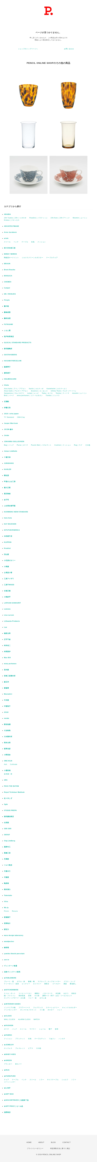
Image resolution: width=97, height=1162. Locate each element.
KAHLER (7, 469)
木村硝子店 (8, 536)
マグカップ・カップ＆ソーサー (49, 981)
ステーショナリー (52, 1007)
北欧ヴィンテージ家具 (12, 972)
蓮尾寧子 (7, 367)
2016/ (6, 712)
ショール (42, 1029)
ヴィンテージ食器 (10, 966)
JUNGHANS (9, 463)
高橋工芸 (7, 853)
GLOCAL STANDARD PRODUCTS (17, 342)
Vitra (6, 901)
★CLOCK (8, 1016)
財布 (56, 1029)
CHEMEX (7, 282)
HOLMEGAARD (10, 379)
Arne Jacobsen (10, 232)
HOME (29, 1142)
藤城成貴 (7, 312)
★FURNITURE (10, 1076)
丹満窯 (6, 859)
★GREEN (8, 1060)
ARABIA (7, 214)
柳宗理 (6, 947)
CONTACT (67, 1142)
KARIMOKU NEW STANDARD (16, 512)
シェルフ (65, 1080)
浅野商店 (7, 1112)
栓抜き (73, 993)
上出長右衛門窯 (10, 506)
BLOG (53, 1142)
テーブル (25, 242)
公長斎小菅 (8, 572)
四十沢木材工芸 (10, 248)
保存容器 (22, 996)
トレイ (59, 1010)
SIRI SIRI (7, 829)
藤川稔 (6, 306)
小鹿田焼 (7, 770)
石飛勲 (6, 401)
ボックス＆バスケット (28, 1010)
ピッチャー (26, 984)
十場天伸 (7, 457)
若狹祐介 (7, 923)
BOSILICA (8, 276)
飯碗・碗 (31, 981)
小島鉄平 (7, 597)
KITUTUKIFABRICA (12, 530)
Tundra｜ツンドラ (53, 395)
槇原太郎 (7, 633)
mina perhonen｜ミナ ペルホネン (30, 395)
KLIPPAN (7, 542)
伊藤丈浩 (7, 408)
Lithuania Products (12, 621)
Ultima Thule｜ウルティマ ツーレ (63, 391)
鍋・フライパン (10, 996)
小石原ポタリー (10, 560)
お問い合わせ (69, 49)
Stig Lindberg (9, 841)
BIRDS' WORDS (10, 254)
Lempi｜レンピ (33, 393)
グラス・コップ (69, 981)
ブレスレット (20, 1048)
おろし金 (43, 998)
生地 (32, 242)
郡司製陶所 (8, 349)
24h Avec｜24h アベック (60, 218)
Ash (5, 764)
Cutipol (7, 288)
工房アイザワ (9, 579)
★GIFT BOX (9, 1094)
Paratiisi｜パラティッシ (38, 218)
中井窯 (6, 700)
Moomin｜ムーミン (80, 218)
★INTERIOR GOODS (12, 1004)
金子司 (6, 500)
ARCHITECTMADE (11, 226)
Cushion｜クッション (62, 445)
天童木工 (7, 871)
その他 (87, 445)
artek (6, 238)
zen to (6, 960)
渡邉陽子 (7, 917)
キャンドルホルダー (69, 1007)
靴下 (50, 1029)
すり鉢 (36, 996)
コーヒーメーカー (25, 993)
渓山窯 (6, 554)
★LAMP (7, 1088)
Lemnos (7, 609)
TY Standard (9, 417)
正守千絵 (7, 639)
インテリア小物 (10, 1007)
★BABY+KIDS (10, 1054)
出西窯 (6, 822)
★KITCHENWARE (11, 990)
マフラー (33, 1029)
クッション (42, 242)
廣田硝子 (7, 373)
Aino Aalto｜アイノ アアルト (15, 389)
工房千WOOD (9, 585)
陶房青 (6, 883)
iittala (6, 385)
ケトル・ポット (10, 993)
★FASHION (8, 1025)
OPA (6, 780)
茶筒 (29, 996)
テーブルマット (40, 1039)
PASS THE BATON (11, 786)
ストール (23, 1029)
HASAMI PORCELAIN (12, 361)
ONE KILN (8, 761)
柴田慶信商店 (9, 816)
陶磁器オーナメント (11, 257)
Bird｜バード (9, 395)
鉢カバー (18, 1064)
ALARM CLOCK (24, 1019)
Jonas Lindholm (10, 451)
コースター (56, 984)
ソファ (73, 1080)
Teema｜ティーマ (62, 393)
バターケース (48, 993)
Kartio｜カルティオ (36, 389)
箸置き (46, 984)
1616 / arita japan (11, 414)
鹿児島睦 (7, 494)
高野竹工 (7, 847)
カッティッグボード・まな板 (14, 998)
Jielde (6, 435)
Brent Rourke (9, 270)
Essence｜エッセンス (39, 391)
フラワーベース (24, 1007)
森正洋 (6, 682)
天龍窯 (6, 877)
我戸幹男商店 (9, 336)
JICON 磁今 (8, 429)
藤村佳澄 (7, 318)
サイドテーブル (53, 1080)
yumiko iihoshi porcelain (14, 954)
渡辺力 (6, 929)
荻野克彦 (7, 749)
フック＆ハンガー (10, 1010)
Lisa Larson (9, 615)
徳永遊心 (7, 889)
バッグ (14, 1029)
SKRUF (7, 835)
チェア (6, 1080)
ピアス (30, 1048)
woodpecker (9, 941)
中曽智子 (7, 706)
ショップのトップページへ (28, 49)
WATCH (37, 1019)
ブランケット (20, 1039)
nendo (6, 718)
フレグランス (38, 1007)
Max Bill (7, 657)
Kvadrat (7, 548)
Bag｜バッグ (9, 445)
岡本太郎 (7, 743)
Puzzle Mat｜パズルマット (41, 445)
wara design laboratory (13, 935)
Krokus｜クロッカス (11, 220)
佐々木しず (8, 798)
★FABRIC (8, 1035)
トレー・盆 (32, 998)
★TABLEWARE (10, 978)
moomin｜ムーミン (79, 393)
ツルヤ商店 (8, 865)
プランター (8, 1064)
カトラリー (37, 984)
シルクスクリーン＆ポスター (32, 257)
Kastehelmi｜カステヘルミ (57, 389)
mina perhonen (10, 664)
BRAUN (7, 264)
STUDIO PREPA (10, 810)
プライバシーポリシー (35, 1148)
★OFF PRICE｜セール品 (13, 1106)
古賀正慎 (7, 591)
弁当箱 (58, 993)
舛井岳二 (7, 645)
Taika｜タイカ (47, 393)
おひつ (66, 993)
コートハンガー (10, 1082)
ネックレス (8, 1048)
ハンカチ (62, 1039)
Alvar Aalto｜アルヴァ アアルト (16, 391)
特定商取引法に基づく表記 (60, 1148)
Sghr (6, 804)
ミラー (41, 1080)
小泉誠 (6, 566)
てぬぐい (52, 1039)
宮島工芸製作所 (10, 676)
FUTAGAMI (8, 324)
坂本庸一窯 (8, 774)
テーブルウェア (52, 257)
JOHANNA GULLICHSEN (14, 441)
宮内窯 (6, 670)
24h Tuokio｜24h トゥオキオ (15, 218)
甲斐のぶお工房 (10, 481)
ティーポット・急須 (11, 984)
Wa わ (6, 907)
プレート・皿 (9, 981)
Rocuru (15, 911)
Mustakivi (8, 694)
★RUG (6, 1070)
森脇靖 (6, 688)
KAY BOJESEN (10, 524)
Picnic (6, 911)
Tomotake (8, 895)
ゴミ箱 (42, 1010)
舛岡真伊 (7, 651)
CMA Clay (21, 417)
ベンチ (16, 242)
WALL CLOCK (9, 1019)
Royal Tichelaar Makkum (14, 792)
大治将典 (7, 730)
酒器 (65, 984)
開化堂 (6, 475)
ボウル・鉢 (21, 981)
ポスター (51, 1010)
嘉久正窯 (7, 487)
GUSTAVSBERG (10, 355)
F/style (7, 300)
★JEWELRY (9, 1045)
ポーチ (6, 1029)
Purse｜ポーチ (22, 445)
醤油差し (73, 984)
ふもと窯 (7, 330)
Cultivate (13, 764)
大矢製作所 (8, 736)
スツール (7, 242)
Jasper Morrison (11, 423)
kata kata (8, 518)
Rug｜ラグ (78, 445)
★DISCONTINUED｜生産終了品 (16, 1100)
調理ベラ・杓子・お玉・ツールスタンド (57, 996)
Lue (5, 627)
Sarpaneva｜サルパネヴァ (14, 393)
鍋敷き (37, 993)
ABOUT (41, 1142)
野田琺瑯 (7, 724)
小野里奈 (7, 755)
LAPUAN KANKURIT (12, 603)
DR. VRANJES (10, 294)
